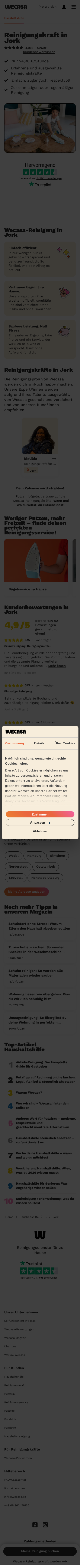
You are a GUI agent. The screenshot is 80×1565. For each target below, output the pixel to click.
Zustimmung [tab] (14, 743)
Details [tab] (39, 743)
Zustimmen (40, 814)
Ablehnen (40, 831)
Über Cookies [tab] (65, 743)
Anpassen (37, 822)
